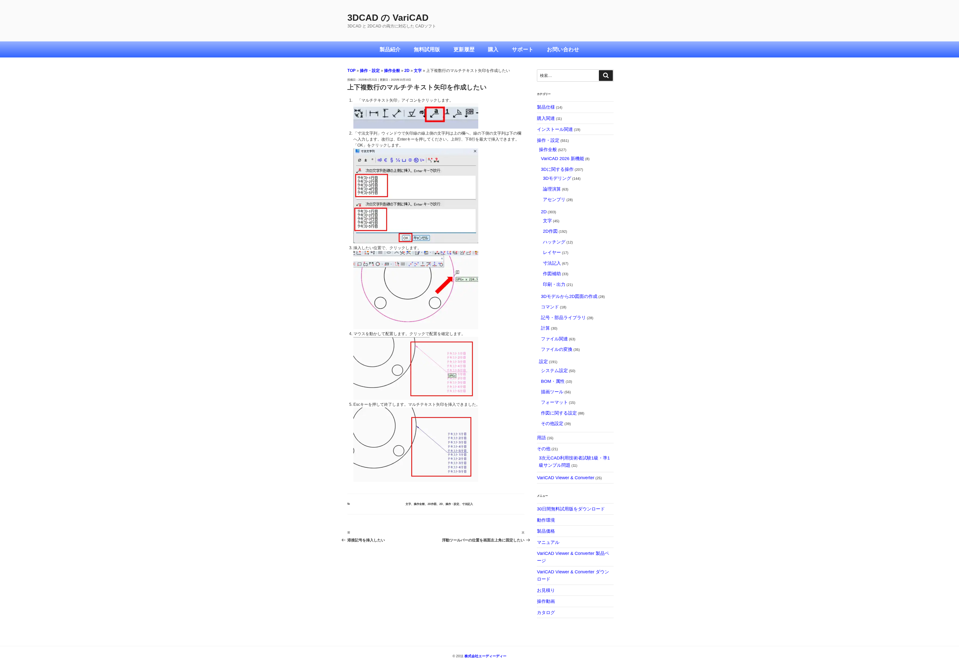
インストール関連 (555, 129)
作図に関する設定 (559, 413)
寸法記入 (467, 503)
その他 (543, 448)
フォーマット (554, 402)
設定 (543, 361)
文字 (418, 70)
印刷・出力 (554, 284)
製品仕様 (546, 107)
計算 (545, 328)
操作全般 (392, 70)
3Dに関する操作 (557, 169)
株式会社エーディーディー (485, 656)
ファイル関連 (554, 338)
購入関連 (546, 118)
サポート (523, 49)
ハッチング (554, 241)
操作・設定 (370, 70)
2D (407, 70)
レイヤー (552, 252)
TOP (351, 70)
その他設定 (552, 423)
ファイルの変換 (556, 349)
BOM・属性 (553, 381)
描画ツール (552, 391)
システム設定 (554, 370)
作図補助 (552, 273)
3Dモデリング (557, 178)
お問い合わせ (563, 49)
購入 (493, 49)
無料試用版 (427, 49)
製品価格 (546, 531)
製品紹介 (390, 49)
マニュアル (548, 542)
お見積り (546, 590)
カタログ (546, 612)
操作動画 (546, 601)
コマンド (550, 306)
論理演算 (552, 189)
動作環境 (546, 520)
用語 (541, 437)
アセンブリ (554, 199)
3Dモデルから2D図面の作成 (569, 296)
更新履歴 (464, 49)
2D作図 (432, 503)
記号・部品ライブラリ (563, 317)
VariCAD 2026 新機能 (562, 158)
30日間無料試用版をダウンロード (571, 508)
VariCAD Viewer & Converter (565, 477)
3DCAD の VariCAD (388, 17)
